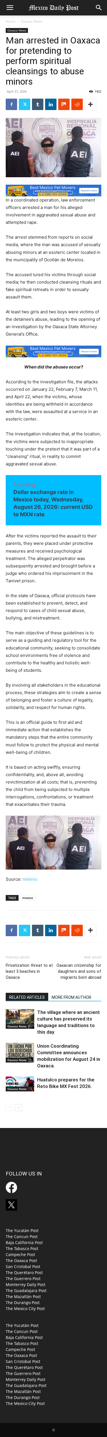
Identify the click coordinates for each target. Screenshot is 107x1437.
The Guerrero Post (23, 1278)
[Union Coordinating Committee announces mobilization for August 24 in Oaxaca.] (20, 1053)
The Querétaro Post (24, 1272)
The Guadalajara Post (26, 1290)
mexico (27, 898)
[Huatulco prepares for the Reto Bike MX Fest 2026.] (20, 1084)
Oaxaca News (32, 21)
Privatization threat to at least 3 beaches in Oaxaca (29, 971)
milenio (30, 879)
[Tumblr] (37, 104)
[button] (10, 7)
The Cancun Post (22, 1236)
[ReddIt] (77, 104)
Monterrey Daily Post (25, 1284)
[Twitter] (24, 104)
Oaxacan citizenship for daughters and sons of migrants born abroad (78, 971)
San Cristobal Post (23, 1266)
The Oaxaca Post (21, 1260)
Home (10, 21)
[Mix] (64, 104)
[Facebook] (11, 104)
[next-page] (18, 1107)
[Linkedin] (50, 104)
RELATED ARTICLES (27, 997)
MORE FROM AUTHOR (71, 997)
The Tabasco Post (22, 1248)
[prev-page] (9, 1107)
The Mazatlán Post (23, 1296)
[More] (90, 104)
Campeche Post (20, 1254)
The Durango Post (23, 1302)
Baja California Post (24, 1242)
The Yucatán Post (22, 1230)
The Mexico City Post (25, 1308)
